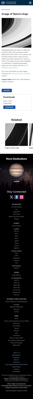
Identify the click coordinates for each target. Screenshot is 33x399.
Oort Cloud (16, 214)
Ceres (16, 255)
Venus (16, 233)
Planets (16, 223)
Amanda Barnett (21, 384)
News (16, 318)
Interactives (16, 335)
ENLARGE (7, 90)
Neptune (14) (16, 292)
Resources (16, 323)
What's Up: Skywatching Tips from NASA (16, 321)
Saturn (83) (16, 287)
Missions (16, 330)
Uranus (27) (16, 290)
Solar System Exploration (10, 3)
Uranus (16, 245)
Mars (16, 238)
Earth (16, 236)
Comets (16, 311)
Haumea (16, 260)
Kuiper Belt (16, 211)
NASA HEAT (16, 345)
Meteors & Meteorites (16, 307)
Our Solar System (16, 207)
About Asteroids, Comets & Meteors (16, 301)
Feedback (16, 357)
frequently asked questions (21, 73)
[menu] (30, 3)
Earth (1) (16, 280)
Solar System (16, 204)
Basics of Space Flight (16, 338)
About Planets (16, 226)
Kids (16, 333)
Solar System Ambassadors (16, 340)
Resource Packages (16, 342)
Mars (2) (16, 282)
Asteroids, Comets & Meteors (16, 299)
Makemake (16, 258)
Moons (16, 272)
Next (29, 172)
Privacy (16, 360)
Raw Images (6, 9)
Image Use (16, 362)
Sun (16, 209)
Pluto (16, 253)
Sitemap (16, 369)
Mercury (16, 231)
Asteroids (16, 309)
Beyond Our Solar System (16, 216)
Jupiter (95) (16, 285)
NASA (2, 3)
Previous (3, 172)
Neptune (16, 248)
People (16, 328)
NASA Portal (16, 367)
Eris (16, 263)
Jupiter (16, 181)
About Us (16, 353)
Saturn (16, 243)
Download (9, 107)
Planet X (16, 268)
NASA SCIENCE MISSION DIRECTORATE (16, 364)
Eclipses (16, 219)
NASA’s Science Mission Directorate (16, 380)
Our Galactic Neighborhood (10, 7)
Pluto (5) (16, 294)
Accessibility (16, 371)
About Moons (16, 275)
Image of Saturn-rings (12, 148)
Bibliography (16, 355)
